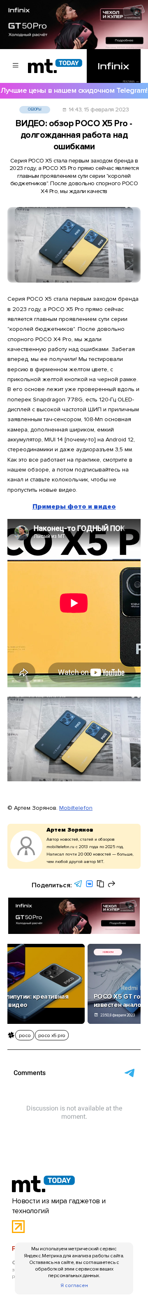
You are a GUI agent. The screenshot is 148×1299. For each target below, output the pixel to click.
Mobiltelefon (75, 807)
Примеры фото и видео (74, 506)
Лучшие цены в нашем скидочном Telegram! (74, 90)
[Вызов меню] (15, 66)
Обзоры (34, 109)
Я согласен (74, 1285)
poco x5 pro (51, 1035)
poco (25, 1035)
